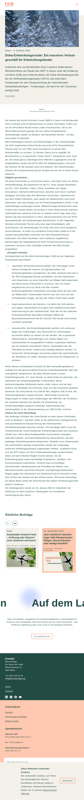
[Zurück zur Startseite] (9, 4)
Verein (8, 687)
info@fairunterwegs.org (15, 678)
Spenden (9, 712)
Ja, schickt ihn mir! (42, 636)
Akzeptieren (67, 781)
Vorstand (9, 691)
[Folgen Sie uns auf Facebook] (15, 697)
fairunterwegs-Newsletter (16, 717)
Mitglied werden (12, 721)
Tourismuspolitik (10, 96)
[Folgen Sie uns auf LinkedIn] (6, 697)
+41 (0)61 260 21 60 (14, 676)
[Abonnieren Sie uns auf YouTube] (20, 697)
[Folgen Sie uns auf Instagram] (11, 697)
